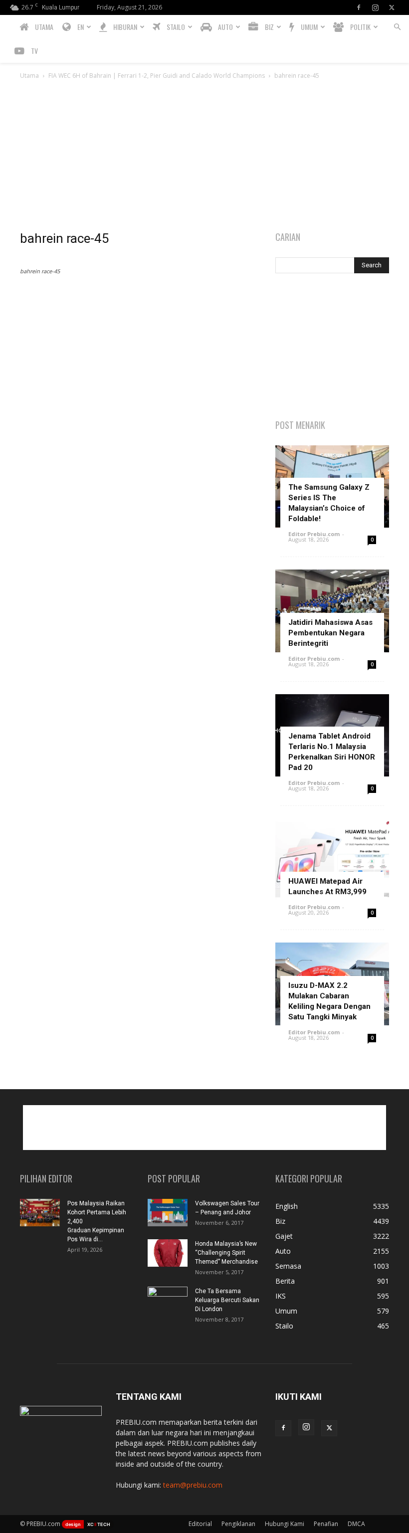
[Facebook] (358, 7)
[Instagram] (375, 7)
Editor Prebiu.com (314, 534)
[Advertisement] (204, 156)
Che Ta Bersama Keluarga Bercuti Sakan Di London (227, 1300)
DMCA (356, 1524)
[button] (397, 27)
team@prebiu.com (192, 1485)
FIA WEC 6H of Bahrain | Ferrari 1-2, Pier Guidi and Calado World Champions (156, 75)
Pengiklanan (238, 1524)
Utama (29, 75)
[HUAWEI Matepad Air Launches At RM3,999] (332, 859)
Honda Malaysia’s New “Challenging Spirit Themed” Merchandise (226, 1252)
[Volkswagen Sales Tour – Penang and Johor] (168, 1212)
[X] (391, 7)
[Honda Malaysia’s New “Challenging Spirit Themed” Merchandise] (168, 1253)
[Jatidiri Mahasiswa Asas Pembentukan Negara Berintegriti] (332, 611)
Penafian (326, 1524)
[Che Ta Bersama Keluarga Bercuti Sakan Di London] (168, 1301)
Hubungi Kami (284, 1524)
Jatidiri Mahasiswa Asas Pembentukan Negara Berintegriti (330, 633)
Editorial (200, 1524)
